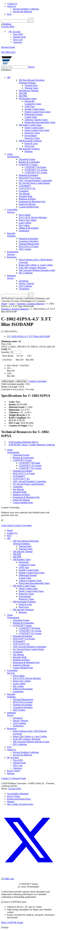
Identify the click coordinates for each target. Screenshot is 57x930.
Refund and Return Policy (19, 799)
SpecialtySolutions (11, 234)
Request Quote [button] (8, 47)
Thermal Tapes (31, 88)
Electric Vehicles (26, 283)
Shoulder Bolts (25, 196)
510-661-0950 (7, 26)
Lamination (24, 230)
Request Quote (19, 778)
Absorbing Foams (27, 159)
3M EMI (23, 93)
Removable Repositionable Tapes (40, 122)
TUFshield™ (25, 185)
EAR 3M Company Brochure (32, 267)
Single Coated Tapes (34, 127)
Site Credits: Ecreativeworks (20, 804)
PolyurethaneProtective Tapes (32, 136)
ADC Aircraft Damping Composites (35, 180)
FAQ (9, 14)
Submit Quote (19, 37)
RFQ (9, 535)
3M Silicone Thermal (28, 90)
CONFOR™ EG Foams (36, 172)
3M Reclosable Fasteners (30, 141)
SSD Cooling (25, 249)
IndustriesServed (11, 276)
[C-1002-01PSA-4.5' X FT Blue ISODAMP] (28, 336)
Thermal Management (29, 244)
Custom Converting (37, 381)
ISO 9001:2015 (8, 52)
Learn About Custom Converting (16, 525)
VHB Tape (30, 106)
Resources (12, 257)
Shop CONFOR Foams (12, 922)
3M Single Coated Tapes (30, 125)
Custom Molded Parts (29, 207)
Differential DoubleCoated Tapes (34, 115)
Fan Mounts (24, 193)
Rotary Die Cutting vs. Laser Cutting (36, 265)
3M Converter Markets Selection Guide (37, 270)
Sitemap (10, 773)
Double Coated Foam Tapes (37, 111)
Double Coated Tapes (35, 109)
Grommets (23, 191)
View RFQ (18, 34)
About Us (11, 6)
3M (8, 77)
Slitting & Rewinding (28, 228)
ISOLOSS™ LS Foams (30, 178)
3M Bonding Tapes (28, 98)
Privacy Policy (13, 770)
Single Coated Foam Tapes (37, 130)
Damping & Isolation (28, 175)
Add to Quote (8, 381)
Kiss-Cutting (24, 214)
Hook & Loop (31, 143)
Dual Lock (29, 146)
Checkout (17, 42)
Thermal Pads (31, 85)
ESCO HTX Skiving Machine (33, 217)
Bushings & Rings (27, 199)
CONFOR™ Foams (28, 164)
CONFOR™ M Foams (35, 167)
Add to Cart (22, 381)
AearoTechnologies (13, 155)
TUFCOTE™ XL (27, 188)
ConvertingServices (12, 210)
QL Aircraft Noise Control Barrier (34, 183)
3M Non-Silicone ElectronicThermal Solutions (32, 81)
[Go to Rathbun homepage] (6, 64)
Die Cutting (24, 225)
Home (4, 303)
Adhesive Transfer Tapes (36, 119)
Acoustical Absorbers (28, 241)
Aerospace (23, 281)
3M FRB (23, 96)
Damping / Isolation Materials (30, 303)
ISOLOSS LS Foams (28, 246)
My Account (14, 31)
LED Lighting (25, 286)
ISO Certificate (26, 273)
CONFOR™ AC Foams (36, 170)
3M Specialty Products (29, 148)
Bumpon (29, 151)
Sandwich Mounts (27, 204)
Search (31, 67)
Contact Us (12, 3)
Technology (24, 288)
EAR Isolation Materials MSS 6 (23, 442)
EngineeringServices (12, 253)
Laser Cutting (25, 222)
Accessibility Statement (17, 793)
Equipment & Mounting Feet (32, 201)
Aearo (12, 303)
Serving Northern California (26, 9)
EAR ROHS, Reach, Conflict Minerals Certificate (32, 444)
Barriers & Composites (29, 162)
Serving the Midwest (22, 11)
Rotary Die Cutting (27, 220)
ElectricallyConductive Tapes (33, 102)
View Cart (17, 39)
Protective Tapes (32, 133)
